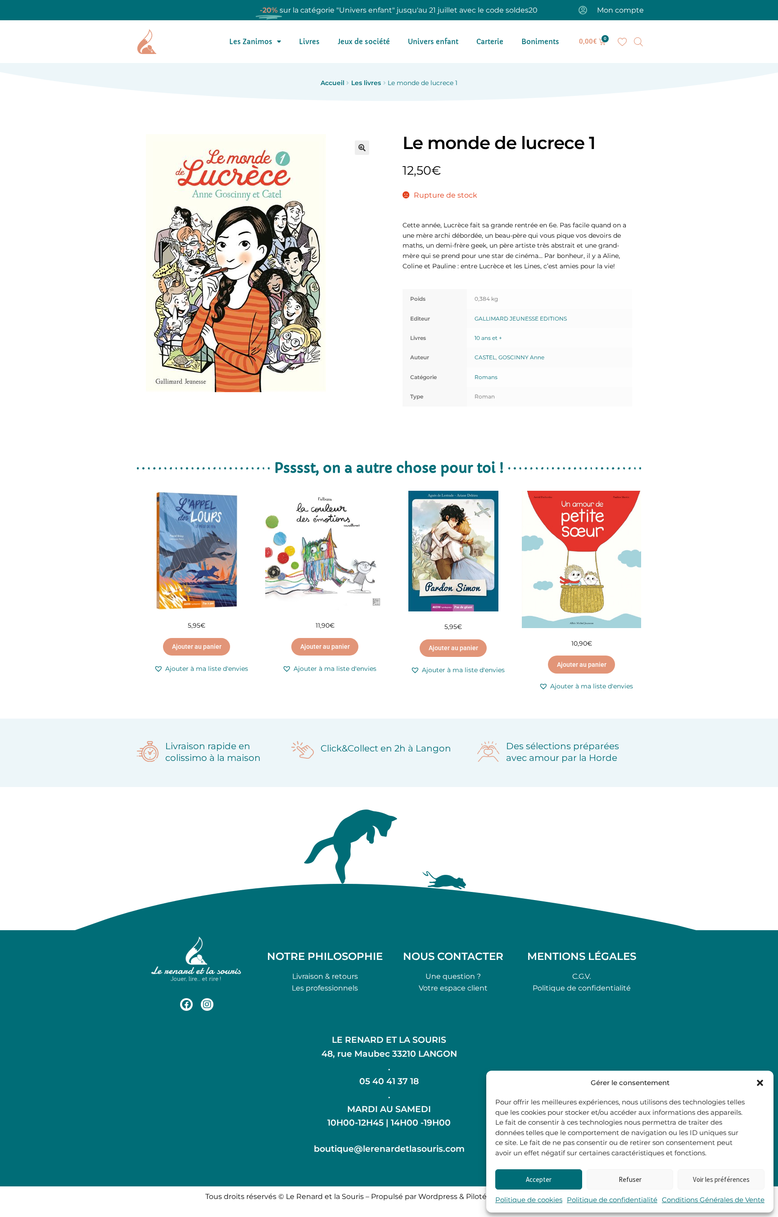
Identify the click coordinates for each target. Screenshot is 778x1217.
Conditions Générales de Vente (713, 1199)
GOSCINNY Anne (521, 357)
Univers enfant (433, 41)
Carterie (489, 41)
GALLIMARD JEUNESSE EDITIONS (521, 318)
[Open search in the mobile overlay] (638, 41)
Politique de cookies (528, 1199)
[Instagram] (207, 1004)
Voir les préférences (721, 1179)
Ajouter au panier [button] (197, 646)
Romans (486, 377)
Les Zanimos (250, 41)
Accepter (539, 1179)
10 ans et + (488, 338)
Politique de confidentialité (612, 1199)
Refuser (630, 1179)
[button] (759, 1082)
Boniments (540, 41)
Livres (309, 41)
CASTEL (485, 357)
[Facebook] (186, 1004)
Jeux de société (364, 41)
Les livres (366, 83)
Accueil (332, 83)
